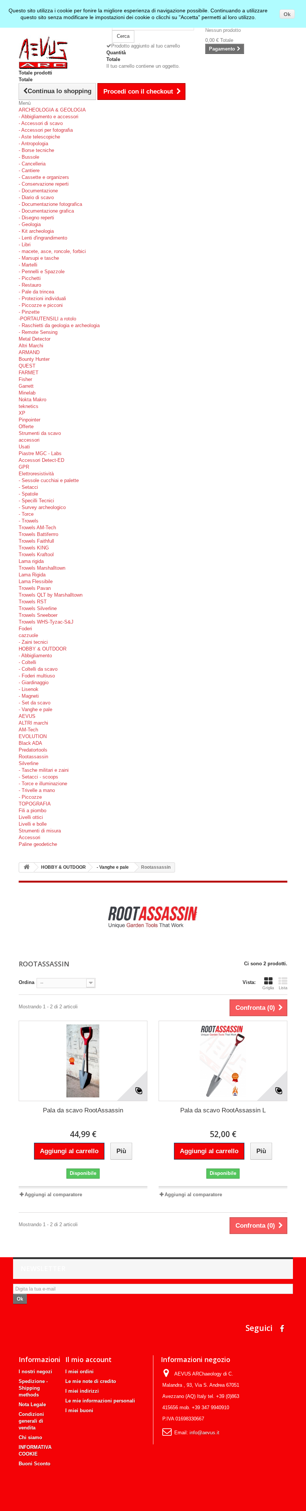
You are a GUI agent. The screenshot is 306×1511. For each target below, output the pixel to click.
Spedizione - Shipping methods (33, 1388)
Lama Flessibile (36, 581)
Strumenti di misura (40, 831)
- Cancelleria (32, 164)
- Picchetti (30, 278)
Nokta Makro (32, 399)
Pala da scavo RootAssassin (83, 1110)
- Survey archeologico (42, 507)
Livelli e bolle (33, 824)
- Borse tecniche (36, 150)
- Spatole (28, 494)
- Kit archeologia (36, 231)
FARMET (28, 372)
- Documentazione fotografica (50, 204)
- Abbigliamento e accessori (48, 116)
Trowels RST (33, 601)
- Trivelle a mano (37, 790)
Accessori (29, 837)
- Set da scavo (34, 703)
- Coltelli (27, 662)
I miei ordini (79, 1371)
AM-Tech (28, 729)
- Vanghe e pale (35, 709)
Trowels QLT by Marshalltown (50, 595)
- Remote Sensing (38, 332)
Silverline (28, 763)
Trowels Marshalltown (42, 568)
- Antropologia (33, 143)
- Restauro (30, 285)
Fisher (25, 379)
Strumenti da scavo (40, 433)
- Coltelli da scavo (38, 669)
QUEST (27, 366)
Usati (24, 447)
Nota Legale (32, 1404)
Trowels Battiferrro (38, 534)
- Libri (25, 244)
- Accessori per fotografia (46, 130)
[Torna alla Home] (26, 867)
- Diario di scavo (36, 197)
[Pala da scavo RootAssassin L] (223, 1060)
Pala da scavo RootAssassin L (223, 1110)
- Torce (26, 514)
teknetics (28, 406)
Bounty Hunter (34, 359)
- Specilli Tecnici (36, 500)
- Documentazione (38, 191)
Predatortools (33, 750)
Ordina (26, 982)
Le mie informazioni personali (100, 1401)
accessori (29, 440)
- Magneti (29, 696)
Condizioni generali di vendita (31, 1421)
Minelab (27, 393)
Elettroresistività (36, 473)
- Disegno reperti (36, 217)
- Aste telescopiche (39, 137)
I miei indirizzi (82, 1391)
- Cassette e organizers (44, 177)
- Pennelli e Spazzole (42, 271)
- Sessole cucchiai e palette (49, 480)
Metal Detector (34, 339)
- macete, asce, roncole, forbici (52, 251)
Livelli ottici (31, 817)
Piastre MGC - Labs (40, 453)
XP (22, 413)
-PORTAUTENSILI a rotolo (47, 319)
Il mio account (88, 1359)
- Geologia (30, 224)
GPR (24, 467)
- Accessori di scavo (41, 123)
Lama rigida (31, 561)
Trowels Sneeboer (38, 615)
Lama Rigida (32, 575)
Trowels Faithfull (36, 541)
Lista (283, 987)
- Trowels (28, 521)
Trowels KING (34, 548)
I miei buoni (79, 1410)
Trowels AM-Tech (37, 527)
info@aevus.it (204, 1432)
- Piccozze (30, 797)
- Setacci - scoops (38, 777)
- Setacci (28, 487)
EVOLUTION (33, 736)
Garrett (26, 386)
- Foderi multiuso (37, 676)
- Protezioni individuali (42, 298)
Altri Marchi (31, 345)
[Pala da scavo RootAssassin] (83, 1060)
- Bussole (29, 157)
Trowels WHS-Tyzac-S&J (46, 622)
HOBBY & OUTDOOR (42, 649)
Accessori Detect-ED (41, 460)
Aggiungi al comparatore (53, 1194)
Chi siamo (30, 1437)
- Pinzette (29, 312)
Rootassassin (33, 756)
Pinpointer (29, 420)
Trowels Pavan (35, 588)
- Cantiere (29, 170)
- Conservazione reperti (44, 184)
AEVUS (27, 716)
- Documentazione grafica (46, 211)
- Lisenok (28, 689)
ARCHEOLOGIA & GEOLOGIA (52, 110)
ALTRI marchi (33, 723)
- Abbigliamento (35, 655)
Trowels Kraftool (36, 554)
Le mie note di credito (90, 1381)
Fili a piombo (32, 810)
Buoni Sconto (34, 1463)
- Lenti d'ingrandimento (43, 238)
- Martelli (28, 265)
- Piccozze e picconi (41, 305)
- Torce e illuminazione (43, 783)
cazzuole (28, 635)
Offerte (26, 426)
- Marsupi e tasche (39, 258)
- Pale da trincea (36, 292)
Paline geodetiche (38, 844)
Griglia (268, 987)
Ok (287, 14)
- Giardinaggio (34, 682)
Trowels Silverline (38, 608)
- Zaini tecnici (33, 642)
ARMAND (29, 352)
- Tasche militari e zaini (44, 770)
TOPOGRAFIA (35, 804)
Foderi (25, 628)
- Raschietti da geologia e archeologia (59, 325)
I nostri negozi (35, 1371)
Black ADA (30, 743)
